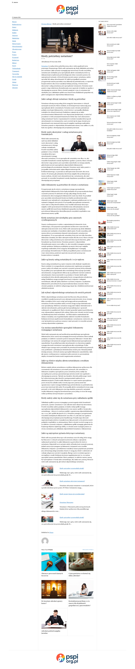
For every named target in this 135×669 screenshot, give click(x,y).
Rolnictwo (15, 60)
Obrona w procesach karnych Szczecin (52, 574)
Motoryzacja (16, 44)
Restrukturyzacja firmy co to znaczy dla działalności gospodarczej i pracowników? (79, 603)
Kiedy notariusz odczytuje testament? (72, 481)
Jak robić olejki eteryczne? (114, 37)
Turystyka (15, 74)
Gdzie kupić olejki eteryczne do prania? (113, 208)
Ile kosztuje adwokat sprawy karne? (51, 602)
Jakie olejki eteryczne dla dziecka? (114, 332)
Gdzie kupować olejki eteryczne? (113, 175)
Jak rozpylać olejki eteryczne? (112, 64)
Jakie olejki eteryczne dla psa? (114, 260)
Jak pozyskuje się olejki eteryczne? (113, 51)
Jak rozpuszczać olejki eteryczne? (113, 116)
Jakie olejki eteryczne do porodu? (114, 312)
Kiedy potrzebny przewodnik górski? (72, 468)
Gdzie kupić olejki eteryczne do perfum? (113, 214)
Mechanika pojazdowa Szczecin (113, 221)
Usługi (14, 82)
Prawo (14, 55)
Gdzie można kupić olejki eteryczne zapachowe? (114, 110)
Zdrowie (15, 88)
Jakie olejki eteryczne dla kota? (114, 338)
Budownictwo (16, 24)
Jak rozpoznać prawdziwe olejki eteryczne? (114, 25)
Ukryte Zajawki (17, 77)
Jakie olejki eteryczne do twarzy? (114, 247)
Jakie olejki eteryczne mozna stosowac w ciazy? (114, 280)
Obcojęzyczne (16, 49)
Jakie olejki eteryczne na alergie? (114, 286)
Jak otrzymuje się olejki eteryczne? (113, 143)
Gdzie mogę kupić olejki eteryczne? (113, 162)
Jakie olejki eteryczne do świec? (114, 299)
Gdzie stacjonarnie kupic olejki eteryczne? (114, 90)
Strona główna (46, 24)
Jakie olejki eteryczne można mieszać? (113, 227)
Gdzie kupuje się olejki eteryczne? (113, 169)
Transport (15, 71)
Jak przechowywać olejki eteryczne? (114, 123)
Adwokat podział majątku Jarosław (50, 632)
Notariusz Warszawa (66, 502)
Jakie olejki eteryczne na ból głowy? (114, 234)
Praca (14, 52)
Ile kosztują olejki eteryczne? (112, 77)
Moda (14, 41)
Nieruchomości (17, 46)
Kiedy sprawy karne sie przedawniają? (72, 494)
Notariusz (44, 66)
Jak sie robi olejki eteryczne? (112, 32)
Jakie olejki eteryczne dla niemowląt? (114, 241)
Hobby (14, 33)
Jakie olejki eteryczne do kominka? (114, 293)
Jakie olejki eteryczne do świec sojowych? (114, 273)
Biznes (14, 22)
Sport (14, 66)
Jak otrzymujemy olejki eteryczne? (113, 136)
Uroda (14, 79)
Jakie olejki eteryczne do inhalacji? (114, 345)
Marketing (15, 38)
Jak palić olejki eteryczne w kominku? (115, 129)
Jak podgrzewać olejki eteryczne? (113, 58)
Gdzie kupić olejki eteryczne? (112, 195)
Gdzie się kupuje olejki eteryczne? (113, 71)
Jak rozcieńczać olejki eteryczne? (113, 45)
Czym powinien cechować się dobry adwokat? (79, 574)
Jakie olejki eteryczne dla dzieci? (114, 267)
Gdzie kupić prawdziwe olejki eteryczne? (113, 188)
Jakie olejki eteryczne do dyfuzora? (114, 325)
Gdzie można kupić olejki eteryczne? (114, 103)
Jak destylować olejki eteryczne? (113, 84)
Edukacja (15, 30)
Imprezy (15, 35)
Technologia (16, 68)
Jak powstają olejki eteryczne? (112, 156)
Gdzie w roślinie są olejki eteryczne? (114, 97)
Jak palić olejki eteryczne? (114, 148)
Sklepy (14, 63)
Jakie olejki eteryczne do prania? (114, 254)
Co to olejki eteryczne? (113, 305)
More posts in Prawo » (88, 549)
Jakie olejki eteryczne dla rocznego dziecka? (114, 319)
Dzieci (14, 27)
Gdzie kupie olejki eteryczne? (112, 182)
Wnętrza (15, 85)
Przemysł (15, 57)
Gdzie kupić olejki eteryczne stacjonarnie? (114, 201)
